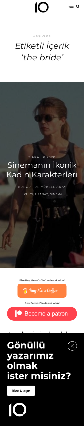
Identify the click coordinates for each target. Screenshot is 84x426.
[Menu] (71, 7)
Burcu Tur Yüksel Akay (42, 187)
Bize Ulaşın (21, 391)
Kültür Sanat (36, 194)
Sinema (56, 194)
